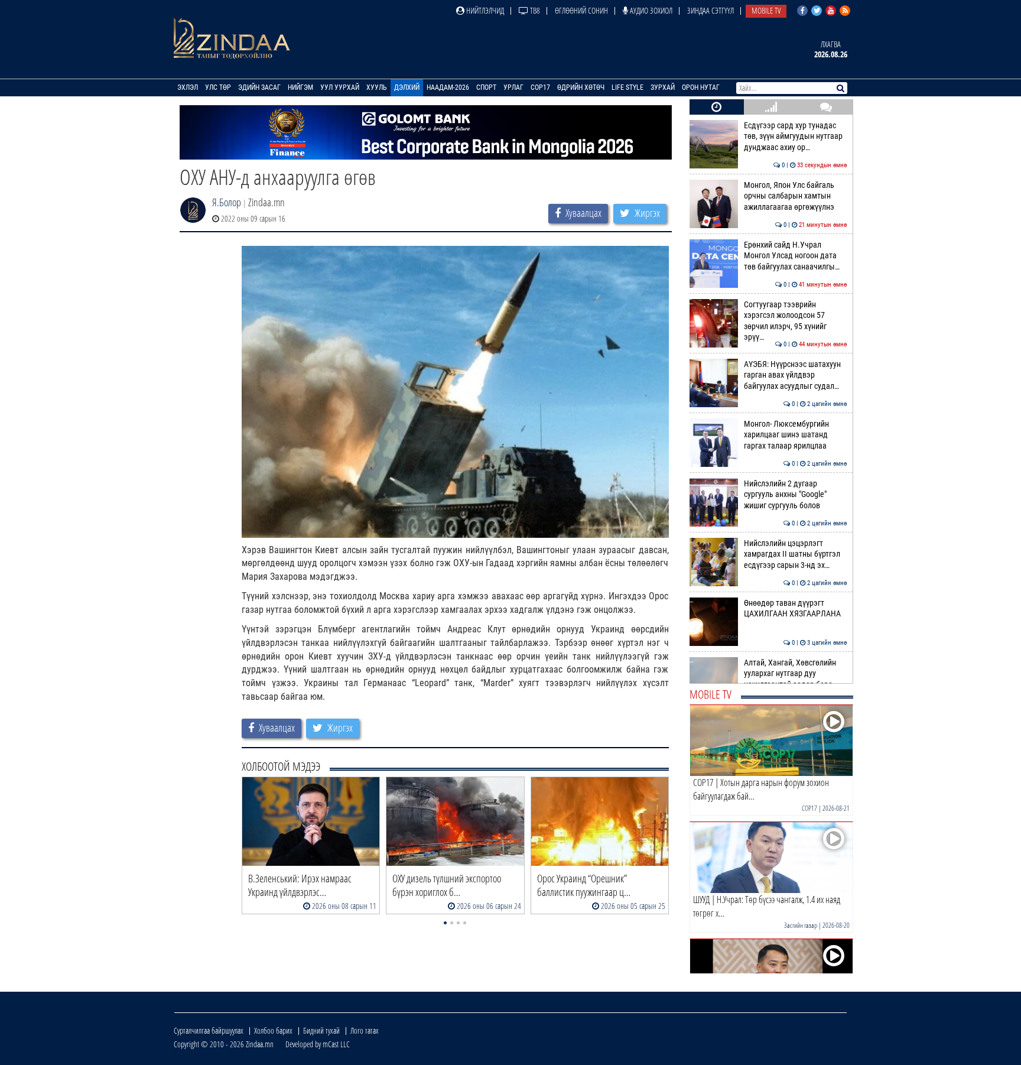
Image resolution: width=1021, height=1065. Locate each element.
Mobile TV (766, 10)
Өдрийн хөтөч (580, 87)
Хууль (376, 87)
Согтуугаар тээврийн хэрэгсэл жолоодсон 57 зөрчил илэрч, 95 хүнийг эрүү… (795, 321)
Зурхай (663, 87)
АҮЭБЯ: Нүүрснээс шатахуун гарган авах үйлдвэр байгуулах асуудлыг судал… (795, 375)
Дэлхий (407, 87)
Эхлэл (187, 87)
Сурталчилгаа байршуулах (208, 1030)
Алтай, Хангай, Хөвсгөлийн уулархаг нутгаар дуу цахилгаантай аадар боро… (795, 674)
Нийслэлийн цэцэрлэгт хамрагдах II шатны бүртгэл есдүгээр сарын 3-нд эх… (795, 554)
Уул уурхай (339, 87)
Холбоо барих (273, 1030)
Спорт (486, 87)
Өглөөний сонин (581, 10)
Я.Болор (226, 202)
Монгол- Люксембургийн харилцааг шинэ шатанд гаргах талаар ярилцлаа (795, 435)
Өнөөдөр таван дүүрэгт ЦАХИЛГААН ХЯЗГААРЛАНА (795, 608)
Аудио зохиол (650, 10)
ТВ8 (534, 10)
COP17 (540, 87)
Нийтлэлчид (484, 10)
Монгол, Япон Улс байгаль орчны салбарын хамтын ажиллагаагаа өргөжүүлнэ (795, 196)
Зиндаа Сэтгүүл (710, 10)
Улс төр (218, 87)
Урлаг (513, 87)
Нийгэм (300, 87)
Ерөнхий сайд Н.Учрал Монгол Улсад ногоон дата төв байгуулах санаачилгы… (795, 256)
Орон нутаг (701, 87)
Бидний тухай (321, 1030)
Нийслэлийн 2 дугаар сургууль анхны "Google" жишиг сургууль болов (795, 495)
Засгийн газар (800, 925)
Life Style (627, 87)
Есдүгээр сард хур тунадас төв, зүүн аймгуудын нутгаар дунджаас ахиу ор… (795, 136)
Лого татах (364, 1030)
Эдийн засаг (259, 87)
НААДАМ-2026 (448, 87)
